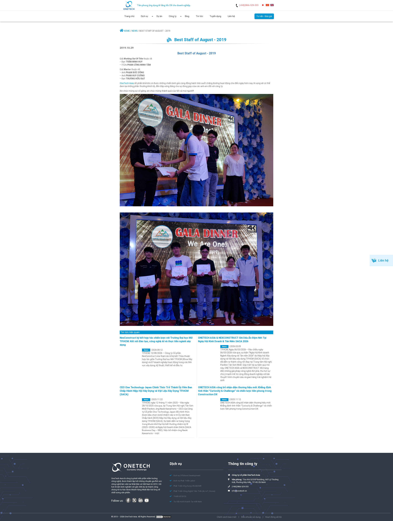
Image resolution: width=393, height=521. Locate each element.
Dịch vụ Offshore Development (186, 475)
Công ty (172, 16)
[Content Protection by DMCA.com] (163, 516)
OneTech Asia (127, 83)
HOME (126, 31)
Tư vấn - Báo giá (264, 16)
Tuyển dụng (215, 16)
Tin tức (199, 16)
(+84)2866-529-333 (248, 5)
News (146, 350)
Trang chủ (129, 16)
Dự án (159, 16)
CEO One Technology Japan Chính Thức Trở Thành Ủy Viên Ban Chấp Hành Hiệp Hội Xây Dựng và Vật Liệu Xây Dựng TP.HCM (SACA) (156, 391)
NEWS (135, 31)
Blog (187, 16)
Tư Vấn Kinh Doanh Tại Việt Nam (187, 501)
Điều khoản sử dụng (251, 517)
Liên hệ (231, 16)
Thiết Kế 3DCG (179, 496)
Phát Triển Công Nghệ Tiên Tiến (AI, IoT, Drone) (194, 491)
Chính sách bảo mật (226, 517)
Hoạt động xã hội (273, 517)
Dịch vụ (144, 16)
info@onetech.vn (239, 491)
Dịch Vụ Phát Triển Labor (184, 481)
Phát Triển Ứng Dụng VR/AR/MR (187, 486)
